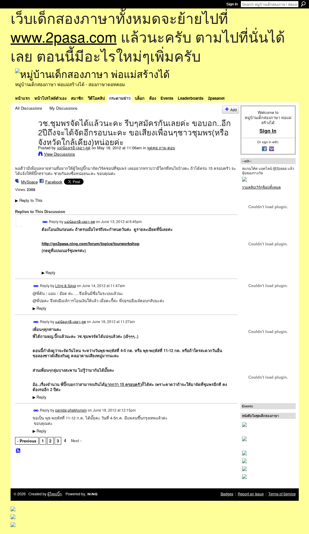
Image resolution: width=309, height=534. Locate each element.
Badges (227, 494)
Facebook (53, 182)
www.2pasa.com (64, 36)
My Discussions (63, 108)
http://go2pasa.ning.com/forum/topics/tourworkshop (90, 243)
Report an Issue (251, 494)
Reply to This (29, 200)
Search (303, 4)
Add (233, 109)
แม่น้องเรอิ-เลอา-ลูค (74, 147)
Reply (48, 272)
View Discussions (59, 154)
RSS (18, 451)
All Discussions (28, 108)
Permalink (45, 222)
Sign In (232, 4)
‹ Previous (26, 441)
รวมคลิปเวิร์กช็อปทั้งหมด (261, 186)
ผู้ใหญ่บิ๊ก (54, 494)
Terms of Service (282, 494)
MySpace (29, 182)
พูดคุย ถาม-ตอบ (161, 147)
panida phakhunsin (71, 410)
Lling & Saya (65, 285)
